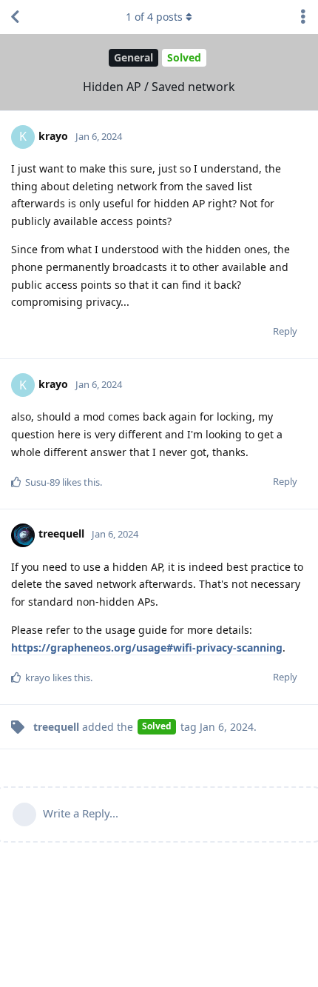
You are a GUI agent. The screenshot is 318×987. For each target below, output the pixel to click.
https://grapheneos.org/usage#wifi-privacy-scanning (147, 647)
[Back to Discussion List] (15, 17)
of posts (154, 17)
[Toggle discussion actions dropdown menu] (303, 17)
